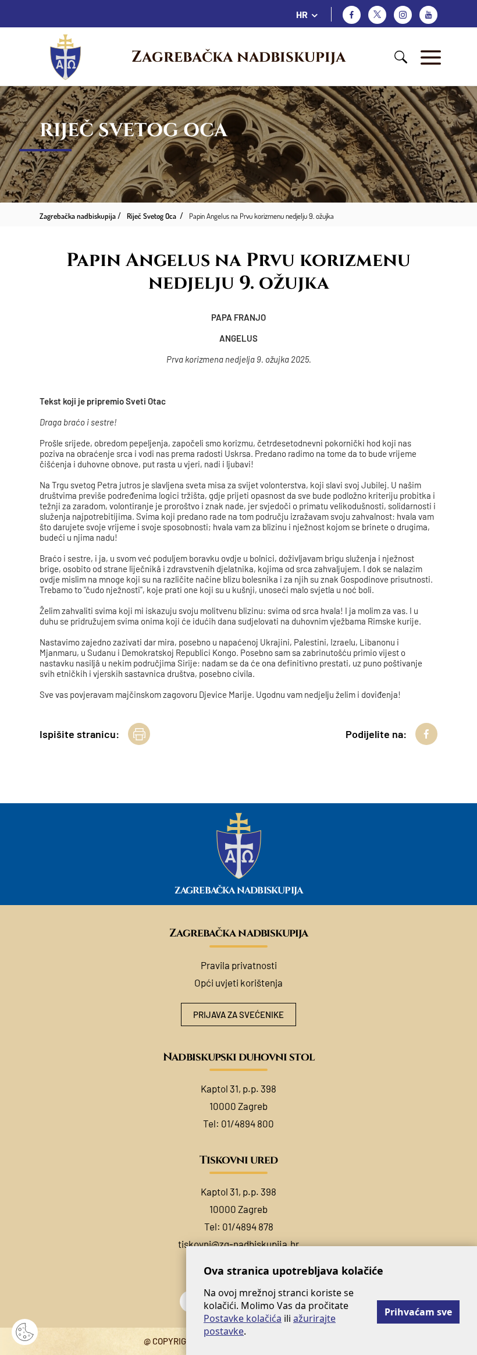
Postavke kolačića (243, 1318)
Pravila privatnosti (239, 965)
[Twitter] (377, 15)
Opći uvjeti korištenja (238, 982)
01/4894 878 (247, 1226)
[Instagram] (403, 15)
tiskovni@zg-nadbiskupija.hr (238, 1244)
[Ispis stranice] (139, 734)
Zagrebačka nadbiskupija (238, 57)
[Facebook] (352, 15)
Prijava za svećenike (238, 1014)
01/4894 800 (247, 1123)
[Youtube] (428, 15)
